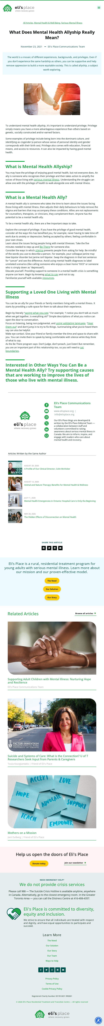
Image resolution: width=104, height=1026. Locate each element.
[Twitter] (46, 969)
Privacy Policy (52, 978)
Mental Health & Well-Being (47, 23)
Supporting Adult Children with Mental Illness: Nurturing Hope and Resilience (49, 680)
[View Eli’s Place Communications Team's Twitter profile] (46, 423)
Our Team (52, 955)
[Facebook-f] (40, 969)
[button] (99, 7)
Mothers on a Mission (22, 833)
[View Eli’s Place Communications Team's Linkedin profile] (46, 429)
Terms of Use (52, 983)
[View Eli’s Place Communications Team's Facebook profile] (46, 405)
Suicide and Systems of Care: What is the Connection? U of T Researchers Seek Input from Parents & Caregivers (48, 757)
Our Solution (52, 945)
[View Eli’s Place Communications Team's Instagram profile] (46, 417)
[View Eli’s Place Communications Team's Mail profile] (46, 436)
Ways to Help (52, 960)
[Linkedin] (57, 969)
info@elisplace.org (64, 414)
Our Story (52, 950)
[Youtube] (63, 969)
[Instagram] (51, 969)
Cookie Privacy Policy (52, 988)
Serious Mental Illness (71, 23)
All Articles (28, 23)
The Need (52, 940)
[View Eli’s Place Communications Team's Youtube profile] (46, 411)
